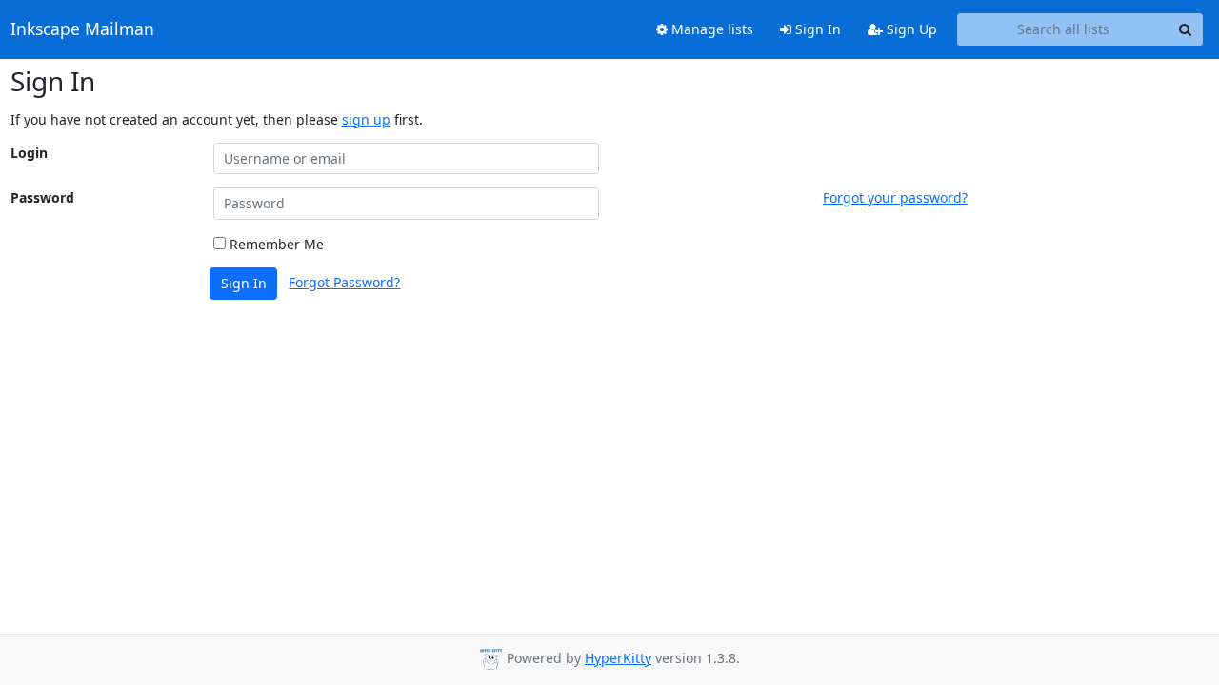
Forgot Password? (344, 282)
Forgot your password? (895, 197)
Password (42, 197)
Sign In (816, 29)
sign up (366, 119)
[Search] (1186, 29)
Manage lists (710, 29)
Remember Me (275, 244)
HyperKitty (618, 658)
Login (29, 153)
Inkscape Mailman (82, 29)
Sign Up (910, 29)
